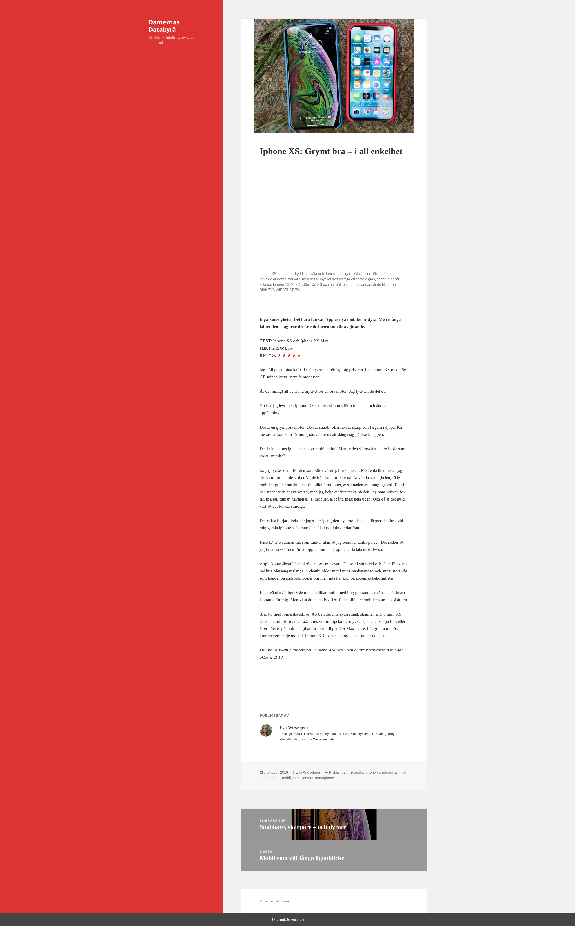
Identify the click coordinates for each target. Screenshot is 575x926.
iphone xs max (393, 772)
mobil (286, 778)
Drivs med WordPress (275, 901)
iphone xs (372, 772)
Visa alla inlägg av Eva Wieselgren (304, 739)
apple (358, 772)
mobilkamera (303, 778)
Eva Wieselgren (308, 772)
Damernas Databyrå (163, 25)
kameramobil (270, 778)
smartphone (324, 778)
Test (343, 772)
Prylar (333, 772)
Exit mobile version (287, 919)
